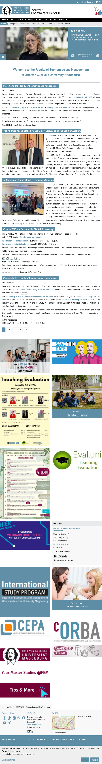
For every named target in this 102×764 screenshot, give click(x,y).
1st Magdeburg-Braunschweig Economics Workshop (28, 180)
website (23, 292)
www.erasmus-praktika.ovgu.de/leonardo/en (22, 272)
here (76, 117)
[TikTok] (9, 718)
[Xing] (9, 722)
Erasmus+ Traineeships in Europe (24, 261)
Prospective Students (18, 23)
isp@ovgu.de (47, 313)
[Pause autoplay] (3, 57)
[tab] (78, 54)
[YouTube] (4, 722)
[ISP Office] (25, 592)
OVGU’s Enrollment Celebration (30, 299)
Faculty (22, 19)
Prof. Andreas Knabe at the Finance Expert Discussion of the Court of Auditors (42, 131)
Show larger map (59, 732)
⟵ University (9, 19)
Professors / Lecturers (40, 19)
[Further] (26, 329)
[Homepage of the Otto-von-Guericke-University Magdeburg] (15, 11)
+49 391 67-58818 (63, 551)
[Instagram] (4, 718)
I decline (85, 759)
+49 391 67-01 (34, 727)
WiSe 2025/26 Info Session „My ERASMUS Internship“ (28, 229)
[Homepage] (97, 14)
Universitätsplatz (85, 716)
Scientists (58, 23)
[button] (73, 56)
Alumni (49, 23)
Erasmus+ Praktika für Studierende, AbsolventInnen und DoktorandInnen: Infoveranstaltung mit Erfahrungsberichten (46, 256)
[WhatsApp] (18, 718)
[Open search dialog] (78, 2)
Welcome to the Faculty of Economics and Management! (30, 86)
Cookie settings (8, 759)
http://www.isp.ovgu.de (63, 560)
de (99, 2)
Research (59, 19)
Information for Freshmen (77, 415)
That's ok (94, 759)
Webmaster (45, 707)
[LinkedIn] (14, 718)
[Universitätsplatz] (63, 729)
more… (30, 730)
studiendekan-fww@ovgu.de (67, 121)
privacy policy (30, 754)
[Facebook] (23, 718)
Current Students (37, 23)
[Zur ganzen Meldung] (23, 164)
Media (67, 23)
